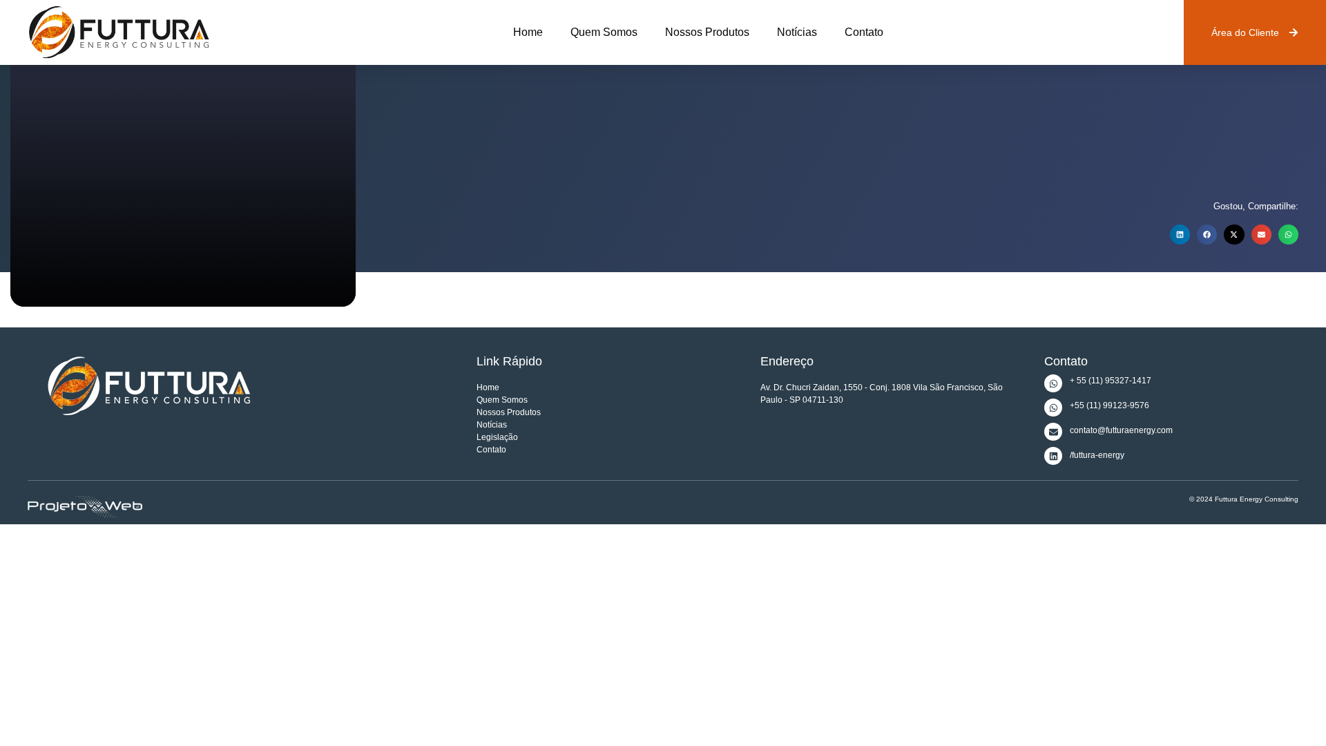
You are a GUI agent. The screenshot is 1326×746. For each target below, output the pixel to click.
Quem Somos (603, 32)
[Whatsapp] (1053, 383)
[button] (1180, 234)
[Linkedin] (1053, 456)
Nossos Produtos (707, 32)
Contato (864, 32)
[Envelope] (1053, 432)
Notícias (797, 32)
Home (528, 32)
